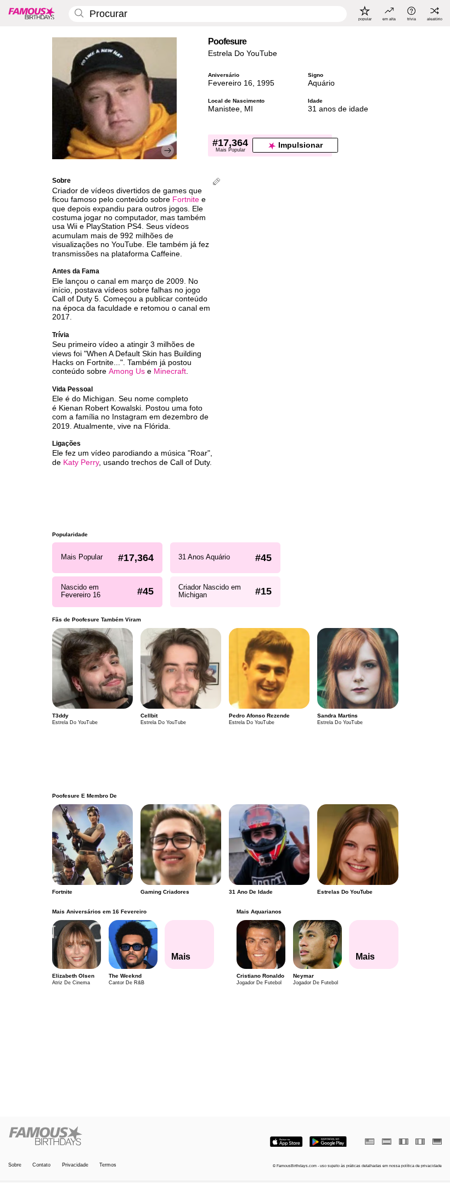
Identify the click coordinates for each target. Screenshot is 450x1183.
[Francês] (403, 1142)
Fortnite (185, 199)
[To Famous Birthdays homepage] (32, 13)
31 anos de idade (338, 109)
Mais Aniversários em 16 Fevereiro (99, 912)
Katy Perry (81, 462)
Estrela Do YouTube (242, 53)
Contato (41, 1165)
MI (248, 109)
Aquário (321, 83)
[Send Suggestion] (216, 182)
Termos (107, 1165)
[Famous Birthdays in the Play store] (328, 1141)
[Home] (114, 1136)
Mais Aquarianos (258, 912)
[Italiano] (420, 1142)
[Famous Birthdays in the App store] (286, 1141)
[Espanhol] (386, 1142)
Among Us (127, 371)
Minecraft (170, 371)
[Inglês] (369, 1142)
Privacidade (75, 1165)
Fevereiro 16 (230, 83)
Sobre (14, 1165)
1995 (265, 83)
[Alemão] (437, 1142)
